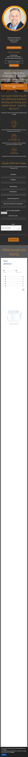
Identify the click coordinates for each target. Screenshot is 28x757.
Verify (13, 224)
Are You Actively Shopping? (13, 210)
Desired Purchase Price (13, 198)
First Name (13, 174)
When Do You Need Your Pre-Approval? (13, 203)
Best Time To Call (13, 215)
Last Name (13, 179)
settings (12, 752)
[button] (13, 47)
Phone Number (13, 186)
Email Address (13, 191)
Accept (4, 754)
